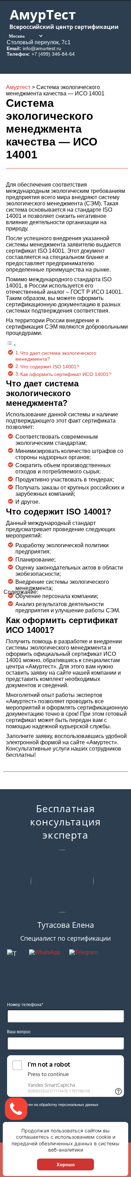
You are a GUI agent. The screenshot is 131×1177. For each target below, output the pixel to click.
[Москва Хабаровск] (25, 36)
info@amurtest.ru (42, 48)
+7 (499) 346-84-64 (53, 54)
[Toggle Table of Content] (11, 345)
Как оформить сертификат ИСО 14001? (65, 374)
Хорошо (66, 1164)
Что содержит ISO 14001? (49, 366)
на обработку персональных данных (66, 1105)
